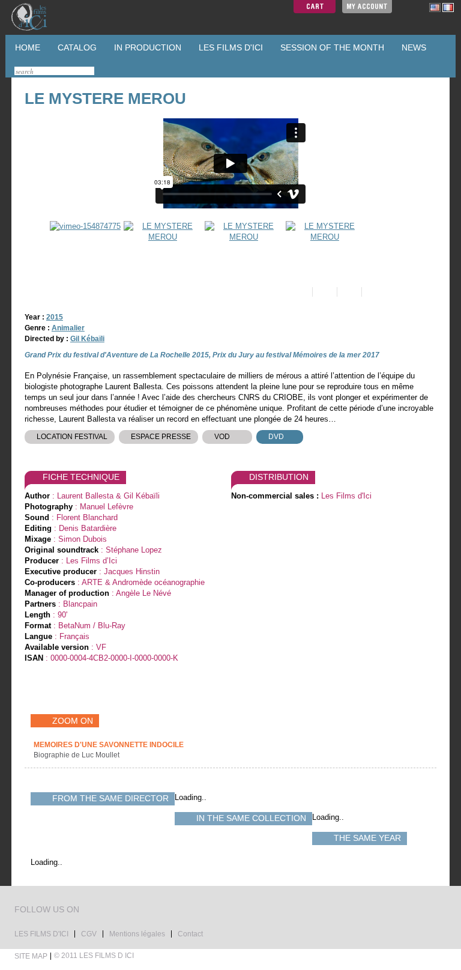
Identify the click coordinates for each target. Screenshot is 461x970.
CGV (89, 934)
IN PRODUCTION (146, 47)
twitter (90, 911)
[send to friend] (299, 292)
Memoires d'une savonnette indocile (109, 745)
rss (113, 911)
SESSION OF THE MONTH (331, 47)
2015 (54, 317)
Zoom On (72, 721)
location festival (72, 436)
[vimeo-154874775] (84, 246)
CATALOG (76, 47)
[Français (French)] (448, 7)
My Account (367, 6)
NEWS (412, 47)
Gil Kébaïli (87, 339)
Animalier (68, 328)
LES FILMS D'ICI (229, 47)
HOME (26, 47)
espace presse (161, 436)
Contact (190, 934)
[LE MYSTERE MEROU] (161, 246)
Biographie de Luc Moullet (77, 755)
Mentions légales (137, 934)
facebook (101, 911)
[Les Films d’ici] (41, 17)
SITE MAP (30, 956)
